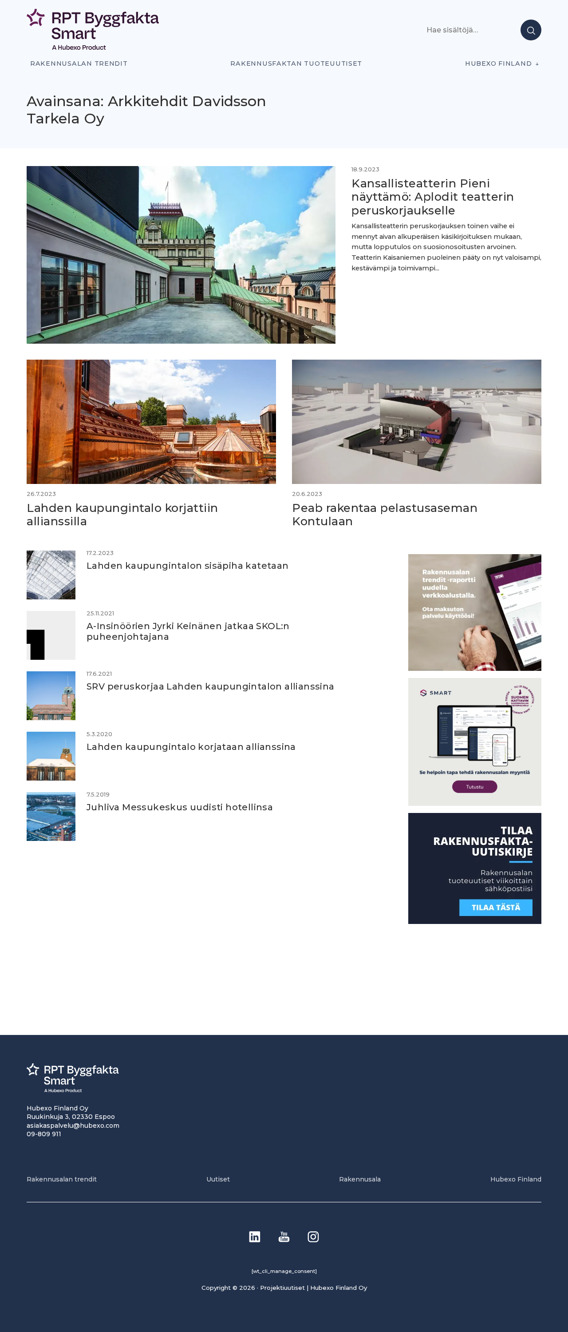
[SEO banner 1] (474, 803)
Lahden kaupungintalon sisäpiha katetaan (188, 565)
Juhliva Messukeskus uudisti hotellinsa (180, 807)
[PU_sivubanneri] (474, 668)
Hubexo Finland (498, 63)
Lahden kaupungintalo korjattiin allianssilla (122, 514)
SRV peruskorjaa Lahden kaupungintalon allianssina (211, 686)
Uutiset (218, 1179)
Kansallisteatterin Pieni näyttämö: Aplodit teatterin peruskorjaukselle (432, 196)
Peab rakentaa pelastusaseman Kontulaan (384, 514)
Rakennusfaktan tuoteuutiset (296, 63)
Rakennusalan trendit (79, 63)
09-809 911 (44, 1134)
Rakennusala (360, 1179)
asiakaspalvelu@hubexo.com (73, 1126)
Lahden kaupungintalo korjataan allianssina (191, 746)
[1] (474, 921)
